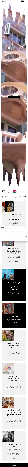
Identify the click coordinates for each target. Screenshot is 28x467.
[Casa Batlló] (4, 1)
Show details (24, 236)
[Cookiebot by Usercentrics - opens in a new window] (24, 227)
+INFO (14, 265)
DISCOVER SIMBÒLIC (14, 426)
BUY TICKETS (14, 97)
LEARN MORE (14, 392)
